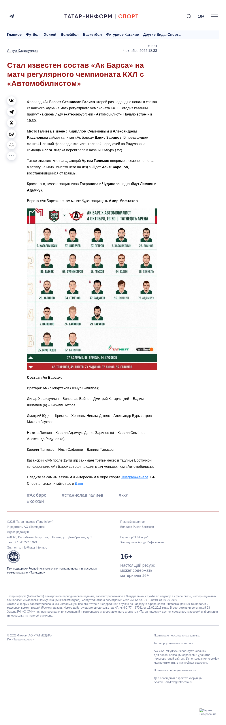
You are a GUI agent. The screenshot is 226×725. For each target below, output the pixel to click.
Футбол (33, 34)
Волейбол (70, 34)
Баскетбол (92, 34)
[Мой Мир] (11, 144)
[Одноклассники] (11, 122)
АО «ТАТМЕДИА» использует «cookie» (180, 651)
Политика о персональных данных (177, 635)
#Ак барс (37, 495)
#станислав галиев (83, 495)
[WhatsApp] (11, 133)
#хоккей (35, 501)
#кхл (123, 495)
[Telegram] (11, 16)
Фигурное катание (122, 34)
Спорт (152, 46)
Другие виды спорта (162, 34)
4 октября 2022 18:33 (140, 51)
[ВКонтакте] (11, 100)
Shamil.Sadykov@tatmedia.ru (173, 682)
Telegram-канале (134, 477)
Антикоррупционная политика (173, 643)
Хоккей (50, 34)
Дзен (79, 483)
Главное (14, 34)
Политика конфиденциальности (175, 670)
